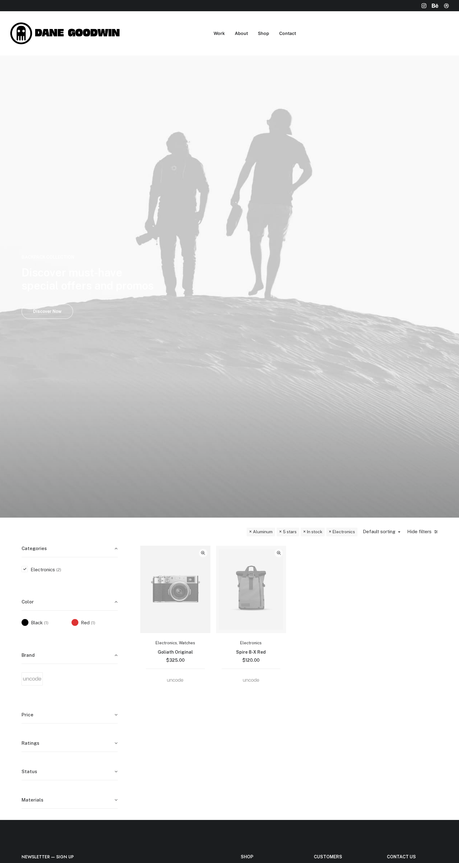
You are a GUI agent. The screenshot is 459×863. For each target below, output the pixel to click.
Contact (287, 33)
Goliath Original (175, 652)
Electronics (344, 531)
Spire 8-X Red (251, 652)
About (241, 33)
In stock (314, 531)
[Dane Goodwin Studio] (66, 33)
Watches (187, 643)
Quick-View (203, 553)
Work (219, 33)
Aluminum (263, 531)
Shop (263, 33)
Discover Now (47, 311)
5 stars (290, 531)
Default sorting (379, 531)
